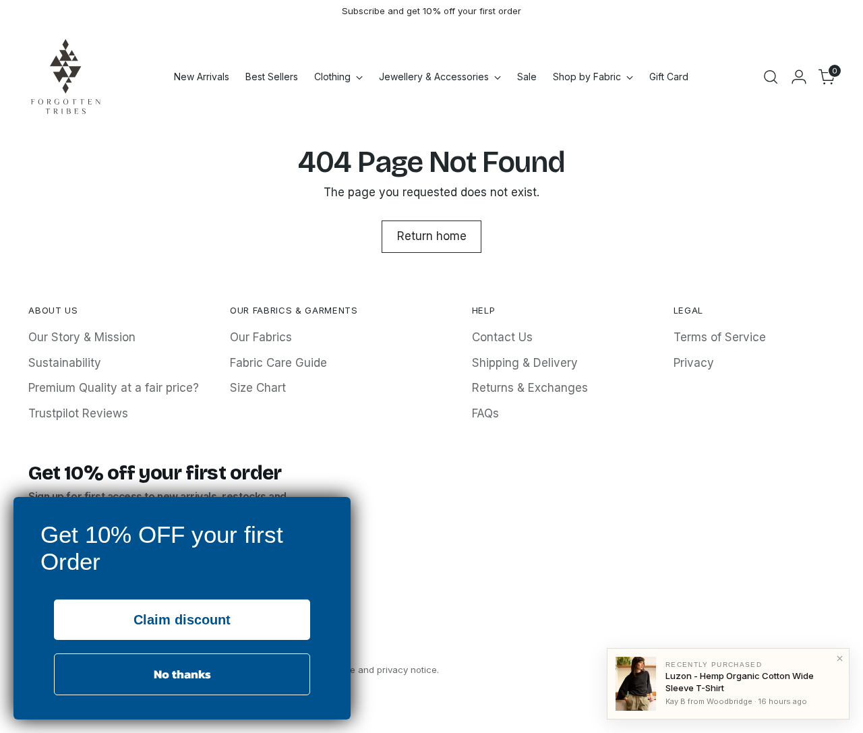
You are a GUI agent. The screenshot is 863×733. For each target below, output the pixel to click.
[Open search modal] (770, 76)
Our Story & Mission (82, 337)
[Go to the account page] (798, 76)
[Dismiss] (839, 658)
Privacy (694, 363)
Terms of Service (720, 337)
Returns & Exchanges (530, 387)
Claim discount (182, 619)
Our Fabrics (261, 337)
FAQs (485, 413)
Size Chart (258, 387)
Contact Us (502, 337)
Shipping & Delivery (525, 363)
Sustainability (64, 363)
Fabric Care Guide (278, 363)
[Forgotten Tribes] (65, 76)
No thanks (182, 674)
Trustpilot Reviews (78, 413)
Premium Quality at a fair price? (113, 387)
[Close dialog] (336, 510)
